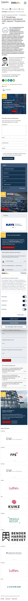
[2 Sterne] (4, 84)
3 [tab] (16, 559)
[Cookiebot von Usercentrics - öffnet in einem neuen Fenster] (20, 273)
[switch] (24, 301)
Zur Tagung (14, 111)
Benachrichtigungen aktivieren (8, 247)
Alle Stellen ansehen (6, 360)
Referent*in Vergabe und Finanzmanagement (12, 349)
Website (3, 148)
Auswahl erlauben (14, 322)
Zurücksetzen (22, 188)
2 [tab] (15, 227)
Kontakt (2, 598)
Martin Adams (5, 368)
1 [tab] (13, 227)
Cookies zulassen (14, 318)
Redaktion (7, 9)
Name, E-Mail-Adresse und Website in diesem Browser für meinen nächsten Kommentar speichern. (14, 154)
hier (17, 76)
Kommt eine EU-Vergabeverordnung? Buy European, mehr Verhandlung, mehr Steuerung (13, 256)
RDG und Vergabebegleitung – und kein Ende (12, 265)
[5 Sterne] (8, 84)
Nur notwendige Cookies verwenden (14, 326)
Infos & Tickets (4, 208)
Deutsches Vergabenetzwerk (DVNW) (9, 15)
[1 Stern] (2, 84)
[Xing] (11, 80)
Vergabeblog (4, 2)
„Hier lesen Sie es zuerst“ (4, 3)
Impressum (8, 598)
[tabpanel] (14, 225)
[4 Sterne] (7, 84)
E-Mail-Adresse (5, 142)
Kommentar (4, 124)
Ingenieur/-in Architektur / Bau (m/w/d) (11, 330)
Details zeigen (20, 314)
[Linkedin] (8, 80)
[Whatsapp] (6, 80)
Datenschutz (14, 598)
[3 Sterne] (5, 84)
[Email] (14, 80)
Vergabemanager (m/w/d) (8, 339)
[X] (3, 80)
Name (3, 137)
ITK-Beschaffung (22, 15)
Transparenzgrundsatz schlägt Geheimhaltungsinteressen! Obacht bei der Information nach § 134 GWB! (12, 370)
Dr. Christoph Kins (9, 269)
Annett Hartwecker (10, 261)
